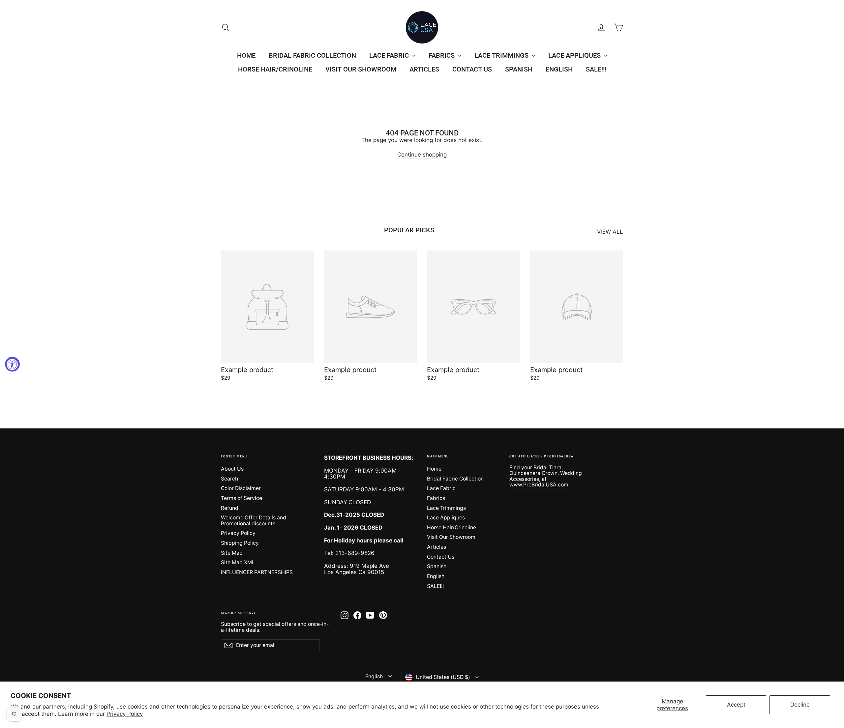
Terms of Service (241, 498)
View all (610, 231)
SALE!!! (596, 69)
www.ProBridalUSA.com (538, 484)
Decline (800, 704)
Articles (424, 69)
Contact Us (472, 69)
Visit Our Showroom (360, 69)
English (559, 69)
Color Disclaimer (241, 488)
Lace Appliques (575, 55)
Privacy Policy (124, 714)
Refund (229, 508)
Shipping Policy (240, 543)
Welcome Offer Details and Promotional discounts (253, 520)
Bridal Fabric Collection (312, 55)
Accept (736, 704)
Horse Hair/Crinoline (275, 69)
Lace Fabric (389, 55)
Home (246, 55)
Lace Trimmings (502, 55)
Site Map (232, 553)
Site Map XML (238, 562)
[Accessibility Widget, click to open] (12, 364)
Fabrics (442, 55)
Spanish (518, 69)
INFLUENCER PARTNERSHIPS (257, 572)
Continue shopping (422, 154)
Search (229, 479)
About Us (232, 469)
